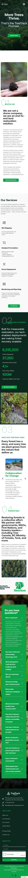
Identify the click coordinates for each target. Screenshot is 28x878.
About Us (5, 815)
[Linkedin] (15, 875)
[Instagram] (12, 875)
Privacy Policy (6, 831)
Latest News (6, 826)
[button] (24, 4)
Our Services (6, 819)
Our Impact (5, 822)
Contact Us (5, 834)
